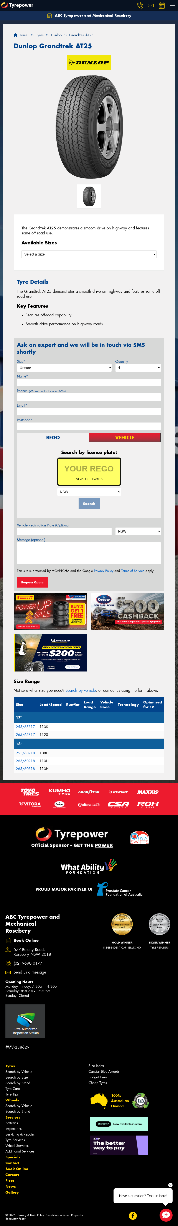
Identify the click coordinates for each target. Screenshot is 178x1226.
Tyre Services (15, 1140)
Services (12, 1117)
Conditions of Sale (57, 1215)
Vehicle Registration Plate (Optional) (44, 525)
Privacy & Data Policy (31, 1215)
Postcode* (24, 420)
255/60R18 (25, 753)
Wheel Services (16, 1145)
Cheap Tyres (98, 1083)
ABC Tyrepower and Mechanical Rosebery (92, 15)
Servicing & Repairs (20, 1134)
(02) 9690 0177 (28, 963)
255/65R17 (25, 727)
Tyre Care (12, 1088)
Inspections (13, 1128)
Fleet (9, 1180)
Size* (21, 361)
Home (22, 35)
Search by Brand (17, 1083)
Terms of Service (132, 571)
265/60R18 (25, 761)
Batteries (11, 1123)
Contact (12, 1163)
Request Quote (32, 582)
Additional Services (19, 1151)
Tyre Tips (11, 1094)
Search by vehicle (81, 690)
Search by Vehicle (18, 1071)
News (10, 1186)
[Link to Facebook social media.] (133, 1216)
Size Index (96, 1066)
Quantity (121, 361)
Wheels (12, 1100)
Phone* (41, 391)
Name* (22, 376)
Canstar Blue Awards (104, 1071)
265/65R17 (25, 734)
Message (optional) (31, 540)
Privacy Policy (103, 571)
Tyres (10, 1066)
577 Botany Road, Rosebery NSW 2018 (32, 952)
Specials (12, 1157)
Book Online (16, 1168)
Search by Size (16, 1077)
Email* (22, 405)
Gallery (12, 1192)
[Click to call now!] (140, 5)
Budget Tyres (98, 1077)
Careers (12, 1174)
